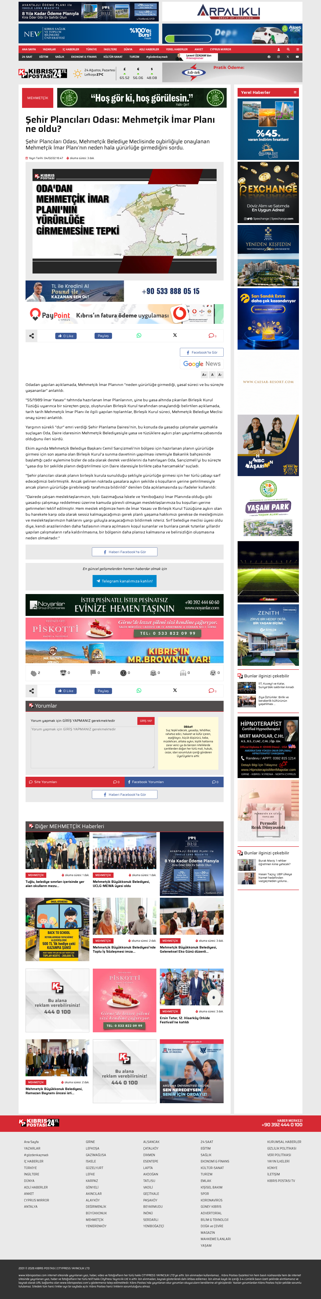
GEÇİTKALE (151, 1193)
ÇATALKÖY (151, 1148)
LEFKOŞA (92, 1148)
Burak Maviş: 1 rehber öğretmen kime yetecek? (275, 862)
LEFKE (90, 1174)
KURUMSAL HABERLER (284, 1141)
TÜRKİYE (91, 49)
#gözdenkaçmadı (156, 57)
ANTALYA (31, 1206)
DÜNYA (128, 49)
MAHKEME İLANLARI (216, 1239)
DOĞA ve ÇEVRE (212, 1226)
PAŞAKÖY (150, 1200)
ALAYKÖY (93, 1200)
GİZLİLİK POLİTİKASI (281, 1148)
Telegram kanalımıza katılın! (127, 581)
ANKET (199, 49)
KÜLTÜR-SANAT (113, 57)
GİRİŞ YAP (146, 721)
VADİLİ (148, 1187)
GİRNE (90, 1141)
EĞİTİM (43, 57)
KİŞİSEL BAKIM (212, 1187)
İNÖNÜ (148, 1213)
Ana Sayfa (31, 1141)
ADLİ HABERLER (149, 49)
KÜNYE (272, 1168)
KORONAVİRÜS (212, 1200)
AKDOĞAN (150, 1174)
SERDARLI (150, 1219)
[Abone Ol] (202, 364)
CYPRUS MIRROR (220, 49)
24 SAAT (27, 57)
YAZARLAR (49, 49)
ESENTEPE (150, 1161)
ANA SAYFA (29, 49)
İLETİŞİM (273, 1174)
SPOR (205, 1193)
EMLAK (206, 1180)
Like (68, 336)
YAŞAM (206, 1245)
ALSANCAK (151, 1141)
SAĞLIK (59, 57)
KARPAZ (92, 1180)
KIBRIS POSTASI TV (281, 1180)
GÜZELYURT (94, 1168)
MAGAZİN (208, 1232)
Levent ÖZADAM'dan (198, 56)
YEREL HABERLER (177, 49)
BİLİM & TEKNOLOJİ (214, 1219)
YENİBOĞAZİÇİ (153, 1226)
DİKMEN (149, 1155)
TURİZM (134, 57)
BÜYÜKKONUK (96, 1213)
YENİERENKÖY (96, 1226)
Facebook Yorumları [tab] (148, 782)
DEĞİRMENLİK (96, 1206)
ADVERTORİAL (211, 1213)
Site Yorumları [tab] (45, 782)
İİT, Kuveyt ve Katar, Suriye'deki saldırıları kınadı (276, 685)
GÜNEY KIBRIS (211, 1206)
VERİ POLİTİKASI (279, 1155)
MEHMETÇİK (37, 98)
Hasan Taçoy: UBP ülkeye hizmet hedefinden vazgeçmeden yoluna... (275, 877)
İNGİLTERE (110, 49)
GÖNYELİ (92, 1187)
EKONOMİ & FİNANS (84, 57)
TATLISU (149, 1180)
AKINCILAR (94, 1193)
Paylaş (103, 335)
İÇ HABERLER (71, 49)
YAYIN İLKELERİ (278, 1161)
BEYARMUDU (153, 1206)
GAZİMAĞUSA (96, 1155)
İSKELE (91, 1161)
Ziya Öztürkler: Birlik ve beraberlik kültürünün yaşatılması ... (274, 700)
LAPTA (148, 1168)
